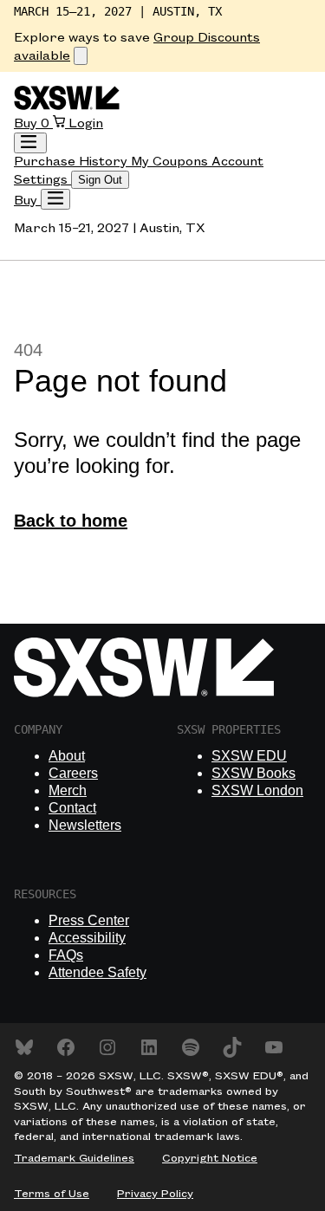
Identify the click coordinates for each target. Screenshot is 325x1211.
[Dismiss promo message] (81, 56)
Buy (27, 124)
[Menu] (55, 199)
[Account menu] (30, 143)
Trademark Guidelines (74, 1158)
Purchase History (72, 162)
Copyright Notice (209, 1158)
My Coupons (171, 162)
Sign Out (100, 179)
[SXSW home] (67, 106)
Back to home (70, 520)
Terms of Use (51, 1194)
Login (85, 124)
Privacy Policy (155, 1194)
